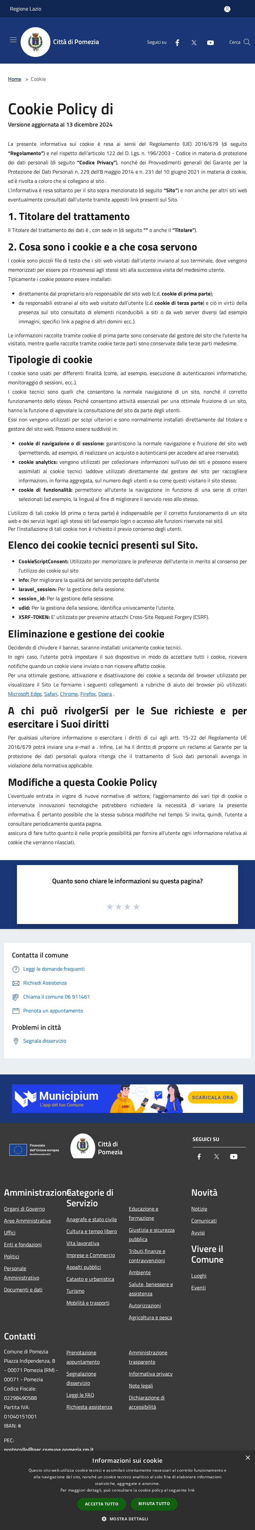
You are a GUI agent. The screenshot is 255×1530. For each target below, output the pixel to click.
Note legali (141, 1386)
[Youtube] (207, 42)
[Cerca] (247, 42)
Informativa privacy (151, 1374)
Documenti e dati (23, 1289)
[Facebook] (174, 42)
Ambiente (140, 1272)
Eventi (198, 1287)
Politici (11, 1256)
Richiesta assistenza (89, 1407)
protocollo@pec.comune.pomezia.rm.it (49, 1449)
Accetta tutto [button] (102, 1504)
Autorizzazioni (145, 1305)
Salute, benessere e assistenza (151, 1288)
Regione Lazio (25, 9)
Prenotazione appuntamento (83, 1357)
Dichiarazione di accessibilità (147, 1402)
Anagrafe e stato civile (91, 1219)
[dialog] (127, 1490)
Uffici (10, 1232)
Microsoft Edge (25, 694)
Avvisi (198, 1232)
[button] (127, 1518)
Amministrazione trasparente (148, 1357)
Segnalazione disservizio (81, 1378)
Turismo (75, 1291)
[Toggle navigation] (13, 40)
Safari (50, 694)
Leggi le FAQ (80, 1395)
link (191, 1490)
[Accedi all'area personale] (227, 9)
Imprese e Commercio (90, 1255)
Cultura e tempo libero (91, 1231)
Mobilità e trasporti (88, 1303)
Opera (105, 694)
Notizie (199, 1209)
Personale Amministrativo (21, 1273)
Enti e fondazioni (23, 1244)
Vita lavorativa (82, 1243)
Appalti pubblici (83, 1267)
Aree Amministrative (27, 1221)
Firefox (88, 694)
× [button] (247, 1457)
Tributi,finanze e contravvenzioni (147, 1255)
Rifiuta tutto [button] (154, 1503)
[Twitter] (191, 42)
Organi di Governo (24, 1209)
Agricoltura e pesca (150, 1317)
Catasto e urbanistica (90, 1279)
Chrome (69, 694)
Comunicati (204, 1221)
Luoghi (199, 1276)
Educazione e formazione (143, 1213)
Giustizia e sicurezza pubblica (152, 1234)
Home (14, 79)
